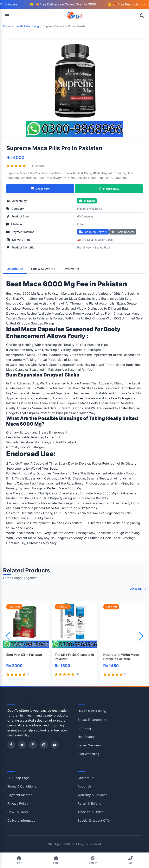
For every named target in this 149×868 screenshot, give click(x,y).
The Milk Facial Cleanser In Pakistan (74, 657)
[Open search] (142, 16)
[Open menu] (7, 16)
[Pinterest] (44, 745)
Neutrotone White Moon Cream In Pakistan (121, 657)
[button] (141, 636)
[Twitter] (22, 745)
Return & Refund (89, 803)
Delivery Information (22, 820)
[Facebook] (11, 745)
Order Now (42, 188)
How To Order (17, 812)
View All (136, 589)
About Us (84, 786)
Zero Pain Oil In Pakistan (24, 655)
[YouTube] (55, 745)
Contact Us (86, 778)
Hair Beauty (86, 737)
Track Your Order (90, 812)
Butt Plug (84, 728)
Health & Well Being (89, 208)
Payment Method (19, 795)
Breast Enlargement (92, 720)
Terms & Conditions (21, 786)
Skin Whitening (88, 754)
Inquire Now (111, 188)
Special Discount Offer (94, 820)
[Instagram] (33, 745)
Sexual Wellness (89, 745)
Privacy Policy (17, 803)
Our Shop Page (18, 778)
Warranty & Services (92, 795)
